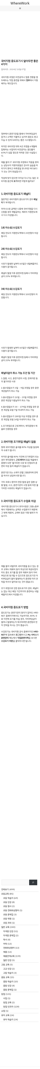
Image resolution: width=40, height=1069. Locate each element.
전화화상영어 (9, 947)
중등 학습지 (8, 981)
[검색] (33, 882)
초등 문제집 (8, 914)
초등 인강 (7, 902)
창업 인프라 (8, 1006)
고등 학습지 (8, 973)
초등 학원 (7, 918)
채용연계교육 (9, 956)
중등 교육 (5, 977)
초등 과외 (7, 922)
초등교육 (5, 893)
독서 (5, 939)
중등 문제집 (8, 989)
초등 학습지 (8, 898)
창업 (3, 994)
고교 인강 (7, 968)
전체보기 (5, 889)
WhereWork (20, 3)
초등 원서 (7, 906)
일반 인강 (7, 960)
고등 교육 (5, 964)
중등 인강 (7, 985)
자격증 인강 (8, 931)
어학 (5, 943)
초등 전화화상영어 (11, 910)
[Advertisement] (20, 32)
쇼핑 (3, 1011)
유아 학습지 (8, 1019)
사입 (5, 998)
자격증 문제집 (9, 935)
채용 (5, 952)
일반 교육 (5, 927)
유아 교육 (5, 1015)
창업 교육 (7, 1002)
